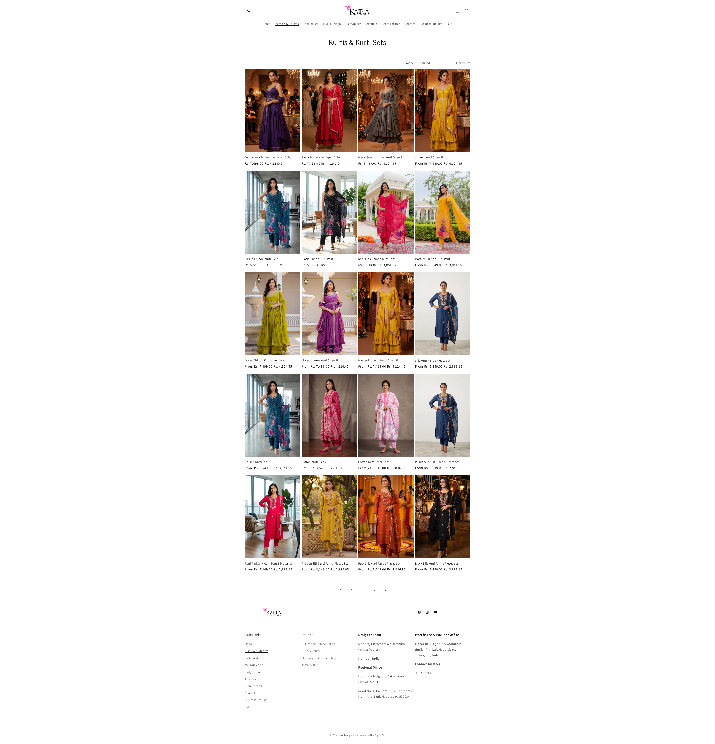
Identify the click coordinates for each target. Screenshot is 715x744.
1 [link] (330, 590)
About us (250, 679)
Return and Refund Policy (318, 644)
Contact (250, 693)
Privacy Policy (311, 651)
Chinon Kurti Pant (256, 462)
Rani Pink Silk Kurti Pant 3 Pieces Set (269, 563)
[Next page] (385, 590)
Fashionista (252, 658)
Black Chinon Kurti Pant (317, 259)
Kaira (341, 735)
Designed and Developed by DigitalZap (365, 735)
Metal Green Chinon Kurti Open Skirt (382, 157)
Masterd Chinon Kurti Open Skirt (380, 360)
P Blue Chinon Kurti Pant (261, 259)
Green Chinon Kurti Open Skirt (265, 360)
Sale (248, 707)
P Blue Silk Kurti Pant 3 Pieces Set (437, 462)
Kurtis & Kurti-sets (256, 651)
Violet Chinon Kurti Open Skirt (322, 360)
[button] (249, 10)
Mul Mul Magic (254, 665)
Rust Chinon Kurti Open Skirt (321, 157)
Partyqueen (252, 672)
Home (249, 644)
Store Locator (253, 686)
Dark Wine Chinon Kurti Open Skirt (268, 157)
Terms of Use (310, 665)
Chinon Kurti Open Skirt (431, 157)
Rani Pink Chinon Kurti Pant (376, 259)
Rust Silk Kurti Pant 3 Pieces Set (379, 563)
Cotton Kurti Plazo (314, 462)
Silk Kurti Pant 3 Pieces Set (432, 360)
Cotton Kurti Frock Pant (374, 462)
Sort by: (409, 63)
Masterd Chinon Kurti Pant (432, 259)
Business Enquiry (256, 700)
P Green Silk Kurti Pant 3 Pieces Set (325, 563)
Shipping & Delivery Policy (319, 658)
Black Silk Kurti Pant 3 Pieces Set (436, 563)
